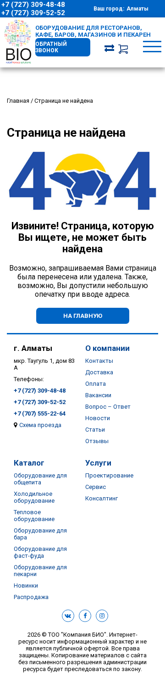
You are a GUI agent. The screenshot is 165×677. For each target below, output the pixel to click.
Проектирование (109, 475)
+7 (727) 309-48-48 (33, 4)
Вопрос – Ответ (108, 406)
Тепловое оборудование (34, 515)
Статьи (95, 429)
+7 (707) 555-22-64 (40, 413)
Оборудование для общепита (40, 479)
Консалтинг (101, 498)
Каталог (29, 462)
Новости (97, 418)
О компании (107, 348)
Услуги (98, 462)
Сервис (95, 486)
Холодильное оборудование (34, 497)
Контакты (99, 360)
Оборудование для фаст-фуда (40, 552)
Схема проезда (40, 425)
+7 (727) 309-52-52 (33, 13)
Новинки (26, 585)
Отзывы (97, 441)
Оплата (95, 383)
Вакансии (98, 395)
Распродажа (31, 597)
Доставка (99, 372)
